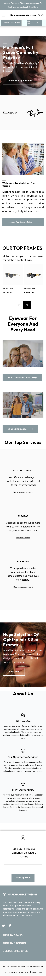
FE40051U (8, 288)
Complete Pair (37, 967)
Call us (34, 23)
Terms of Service (10, 972)
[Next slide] (27, 305)
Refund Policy (37, 972)
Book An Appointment (23, 492)
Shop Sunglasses (17, 429)
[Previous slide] (19, 305)
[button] (38, 15)
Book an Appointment (11, 23)
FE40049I (29, 288)
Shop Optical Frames (19, 377)
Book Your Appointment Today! (20, 222)
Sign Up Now (23, 877)
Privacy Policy (24, 972)
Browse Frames (23, 537)
